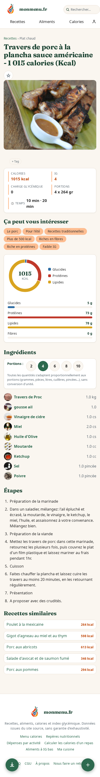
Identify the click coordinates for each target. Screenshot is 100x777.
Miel (18, 426)
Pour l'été (33, 231)
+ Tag (15, 161)
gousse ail (23, 407)
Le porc (12, 231)
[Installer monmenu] (12, 764)
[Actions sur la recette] (87, 764)
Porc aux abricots (22, 646)
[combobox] (84, 9)
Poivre (20, 475)
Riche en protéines (21, 246)
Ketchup (22, 456)
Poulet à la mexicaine (25, 624)
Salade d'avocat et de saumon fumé (38, 658)
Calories (76, 21)
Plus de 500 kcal (19, 239)
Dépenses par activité (23, 743)
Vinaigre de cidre (29, 416)
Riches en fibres (51, 239)
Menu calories (31, 736)
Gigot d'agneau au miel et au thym (37, 635)
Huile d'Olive (25, 436)
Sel (16, 466)
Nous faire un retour (69, 763)
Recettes (17, 21)
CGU (28, 763)
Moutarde (23, 446)
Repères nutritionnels (63, 736)
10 (78, 366)
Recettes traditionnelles (66, 231)
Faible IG (49, 246)
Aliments (47, 21)
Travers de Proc (28, 397)
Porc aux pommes (22, 669)
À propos (43, 763)
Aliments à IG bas (39, 749)
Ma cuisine (65, 749)
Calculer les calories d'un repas (68, 743)
